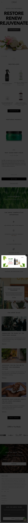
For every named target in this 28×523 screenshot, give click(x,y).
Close (26, 255)
